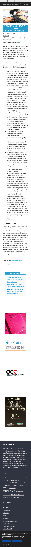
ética (18, 497)
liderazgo (14, 38)
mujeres (25, 38)
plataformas (20, 491)
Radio (8, 495)
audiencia (10, 478)
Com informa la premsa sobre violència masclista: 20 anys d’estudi (15, 280)
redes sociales (17, 494)
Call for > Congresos (9, 524)
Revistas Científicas (9, 526)
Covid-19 (14, 480)
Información (7, 485)
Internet (20, 485)
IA (24, 483)
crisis (19, 480)
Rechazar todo (17, 541)
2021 (5, 38)
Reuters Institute (7, 39)
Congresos (6, 518)
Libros (4, 515)
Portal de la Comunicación (10, 4)
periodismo (9, 491)
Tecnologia (9, 497)
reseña (4, 497)
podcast (5, 495)
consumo (6, 480)
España (14, 483)
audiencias (17, 477)
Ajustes (5, 544)
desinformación (7, 483)
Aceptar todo (6, 541)
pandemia (12, 488)
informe (9, 38)
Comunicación (24, 477)
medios (20, 38)
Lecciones (6, 507)
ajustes (22, 538)
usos (14, 497)
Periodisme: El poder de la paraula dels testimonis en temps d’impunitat (15, 291)
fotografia (20, 483)
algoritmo (5, 477)
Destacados (6, 510)
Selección (5, 35)
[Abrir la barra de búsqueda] (21, 4)
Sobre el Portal (7, 529)
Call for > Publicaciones (10, 521)
